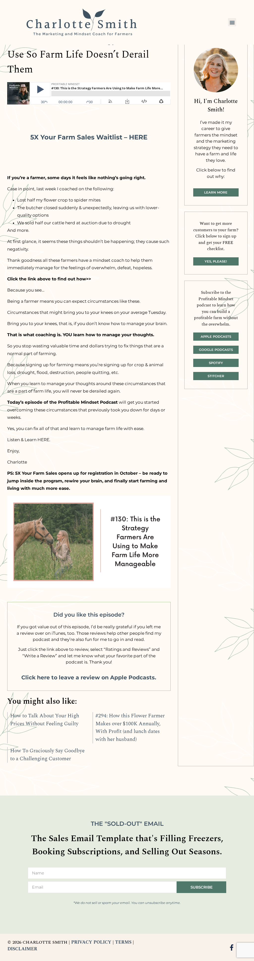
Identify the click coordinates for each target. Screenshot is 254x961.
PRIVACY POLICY (91, 942)
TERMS (123, 942)
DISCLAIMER (22, 949)
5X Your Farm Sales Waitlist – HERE (88, 137)
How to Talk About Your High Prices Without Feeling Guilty (44, 720)
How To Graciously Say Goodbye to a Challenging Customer (47, 755)
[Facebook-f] (232, 947)
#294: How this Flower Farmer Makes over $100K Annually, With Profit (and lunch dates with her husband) (130, 727)
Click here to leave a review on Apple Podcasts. (88, 677)
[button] (232, 22)
